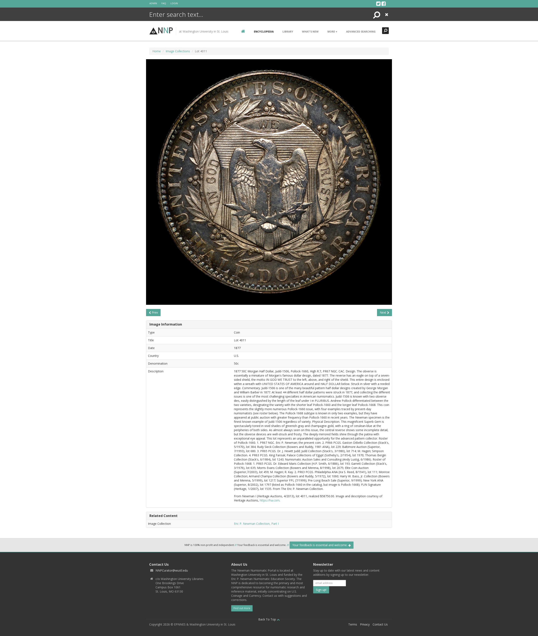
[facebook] (383, 3)
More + (332, 31)
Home (156, 51)
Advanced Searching (361, 31)
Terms (352, 624)
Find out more (241, 608)
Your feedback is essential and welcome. (320, 545)
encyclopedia (264, 31)
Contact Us (380, 624)
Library (287, 31)
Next (383, 312)
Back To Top (267, 619)
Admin (153, 3)
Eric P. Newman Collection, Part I (256, 524)
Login (174, 3)
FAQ (163, 3)
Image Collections (178, 51)
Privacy (365, 624)
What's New (310, 31)
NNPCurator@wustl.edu (172, 570)
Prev (154, 312)
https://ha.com (270, 500)
